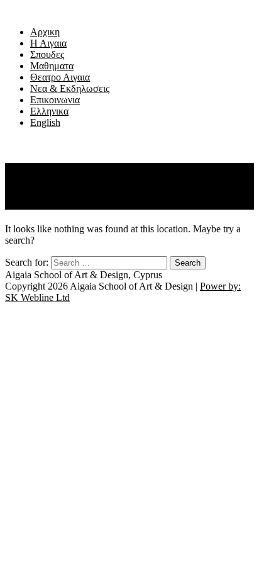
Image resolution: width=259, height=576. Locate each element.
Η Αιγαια (48, 43)
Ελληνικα (49, 111)
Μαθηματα (52, 65)
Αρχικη (45, 31)
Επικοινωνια (55, 99)
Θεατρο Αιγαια (60, 77)
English (45, 122)
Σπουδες (47, 54)
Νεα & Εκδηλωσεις (69, 88)
